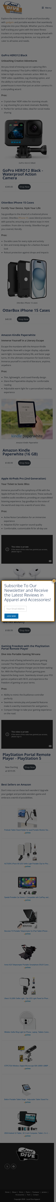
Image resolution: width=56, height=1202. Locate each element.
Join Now (11, 616)
